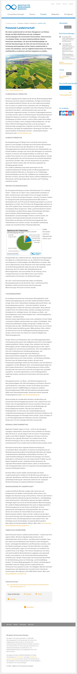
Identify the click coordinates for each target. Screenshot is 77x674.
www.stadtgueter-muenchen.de (16, 573)
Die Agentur (68, 14)
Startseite (20, 23)
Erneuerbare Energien (16, 14)
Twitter (40, 594)
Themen (32, 14)
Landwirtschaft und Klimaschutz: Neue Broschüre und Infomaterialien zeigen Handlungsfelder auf (29, 585)
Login (52, 4)
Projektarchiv (33, 23)
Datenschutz (23, 624)
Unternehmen (20, 657)
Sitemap (16, 624)
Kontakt (58, 4)
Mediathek (55, 14)
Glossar (65, 4)
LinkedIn (13, 599)
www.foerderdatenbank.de (31, 395)
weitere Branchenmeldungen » (66, 62)
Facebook (28, 594)
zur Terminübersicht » (65, 94)
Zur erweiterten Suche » (64, 77)
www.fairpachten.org (24, 133)
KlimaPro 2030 (42, 23)
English (71, 4)
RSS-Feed (9, 624)
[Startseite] (18, 7)
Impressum (31, 624)
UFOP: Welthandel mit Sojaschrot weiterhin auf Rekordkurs (68, 39)
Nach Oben (30, 607)
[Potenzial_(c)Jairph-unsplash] (29, 72)
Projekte (43, 14)
